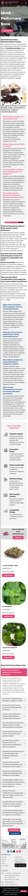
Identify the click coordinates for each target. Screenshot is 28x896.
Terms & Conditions (19, 859)
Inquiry (3, 861)
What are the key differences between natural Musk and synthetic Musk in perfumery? (11, 716)
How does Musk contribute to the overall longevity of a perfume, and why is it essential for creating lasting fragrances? (13, 783)
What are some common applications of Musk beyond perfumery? (12, 672)
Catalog (4, 859)
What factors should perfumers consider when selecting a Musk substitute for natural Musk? (12, 773)
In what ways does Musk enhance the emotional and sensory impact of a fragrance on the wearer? (13, 813)
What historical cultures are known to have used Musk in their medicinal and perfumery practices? (13, 754)
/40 (13, 882)
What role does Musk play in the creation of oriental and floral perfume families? (12, 734)
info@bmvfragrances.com (11, 884)
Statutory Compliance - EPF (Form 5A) (20, 862)
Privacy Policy (18, 857)
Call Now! (18, 538)
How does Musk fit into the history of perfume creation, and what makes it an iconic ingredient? (12, 804)
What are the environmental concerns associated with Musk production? (12, 707)
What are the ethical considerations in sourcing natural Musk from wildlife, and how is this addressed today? (12, 794)
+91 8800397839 (9, 882)
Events (3, 863)
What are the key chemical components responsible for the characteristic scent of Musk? (12, 764)
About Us (4, 857)
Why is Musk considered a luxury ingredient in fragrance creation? (12, 700)
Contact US (15, 833)
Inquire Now (7, 31)
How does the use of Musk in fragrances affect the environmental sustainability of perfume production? (11, 744)
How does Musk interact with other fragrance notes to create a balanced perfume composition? (13, 725)
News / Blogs (5, 865)
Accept (23, 891)
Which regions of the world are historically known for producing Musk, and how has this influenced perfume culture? (12, 822)
